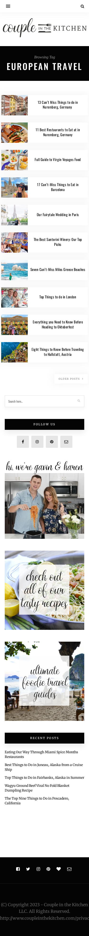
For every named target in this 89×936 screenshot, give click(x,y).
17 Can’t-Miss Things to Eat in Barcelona (58, 187)
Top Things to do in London (57, 296)
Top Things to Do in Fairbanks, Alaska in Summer (44, 777)
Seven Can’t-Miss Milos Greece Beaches (57, 269)
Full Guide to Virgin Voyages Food (58, 159)
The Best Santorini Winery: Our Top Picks (58, 242)
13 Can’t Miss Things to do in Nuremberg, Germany (58, 105)
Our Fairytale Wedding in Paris (58, 214)
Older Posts (70, 378)
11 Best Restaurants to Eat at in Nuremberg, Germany (58, 132)
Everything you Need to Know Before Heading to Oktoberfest (58, 324)
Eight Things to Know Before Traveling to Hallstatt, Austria (58, 352)
